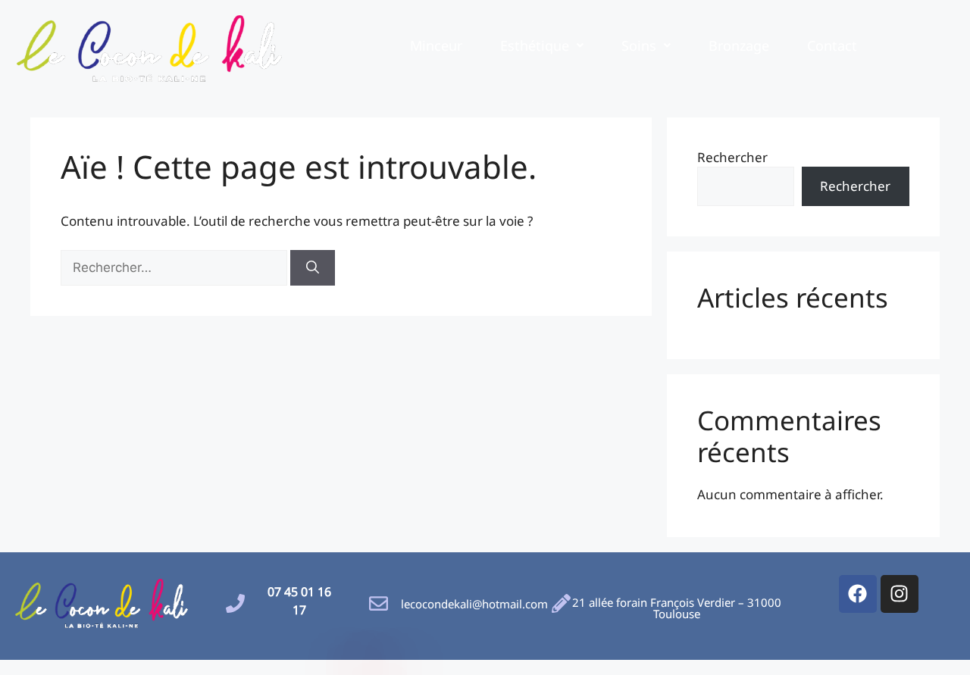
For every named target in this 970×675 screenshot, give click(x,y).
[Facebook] (858, 594)
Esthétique (534, 45)
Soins (638, 45)
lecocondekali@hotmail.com (474, 603)
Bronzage (739, 45)
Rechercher (732, 157)
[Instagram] (899, 594)
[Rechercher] (312, 268)
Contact (832, 45)
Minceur (436, 45)
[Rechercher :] (175, 267)
